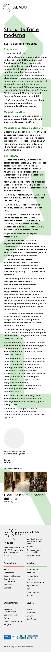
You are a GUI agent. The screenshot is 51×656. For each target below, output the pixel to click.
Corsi (28, 589)
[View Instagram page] (5, 543)
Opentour (30, 613)
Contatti (7, 588)
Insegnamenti (32, 592)
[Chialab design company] (18, 647)
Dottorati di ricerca (35, 582)
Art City (29, 616)
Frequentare (32, 576)
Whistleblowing (33, 555)
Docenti (30, 595)
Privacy (29, 547)
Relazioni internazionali (10, 610)
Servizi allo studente (13, 621)
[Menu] (47, 7)
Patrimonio (9, 573)
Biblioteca (8, 585)
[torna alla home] (6, 8)
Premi (6, 618)
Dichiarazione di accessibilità (33, 551)
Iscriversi (30, 573)
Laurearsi (30, 579)
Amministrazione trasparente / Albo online (34, 541)
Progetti (7, 624)
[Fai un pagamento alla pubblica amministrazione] (10, 637)
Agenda (30, 609)
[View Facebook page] (8, 543)
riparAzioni (31, 619)
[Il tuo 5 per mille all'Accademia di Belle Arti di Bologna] (27, 637)
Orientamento (32, 569)
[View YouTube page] (11, 543)
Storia (6, 569)
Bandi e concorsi (11, 615)
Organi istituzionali (12, 576)
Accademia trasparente (9, 580)
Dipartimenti (32, 586)
